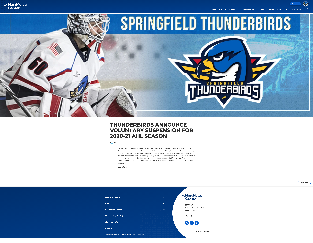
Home (111, 118)
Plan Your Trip (284, 9)
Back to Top (305, 182)
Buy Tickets (295, 3)
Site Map (123, 234)
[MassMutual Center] (15, 6)
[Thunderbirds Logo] (305, 4)
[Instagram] (197, 223)
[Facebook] (192, 223)
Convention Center (247, 9)
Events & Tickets (219, 9)
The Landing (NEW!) (266, 9)
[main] (156, 100)
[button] (308, 9)
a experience (202, 231)
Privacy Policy (131, 234)
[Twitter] (187, 223)
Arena (233, 9)
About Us (297, 9)
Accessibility (140, 234)
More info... (123, 167)
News (115, 118)
